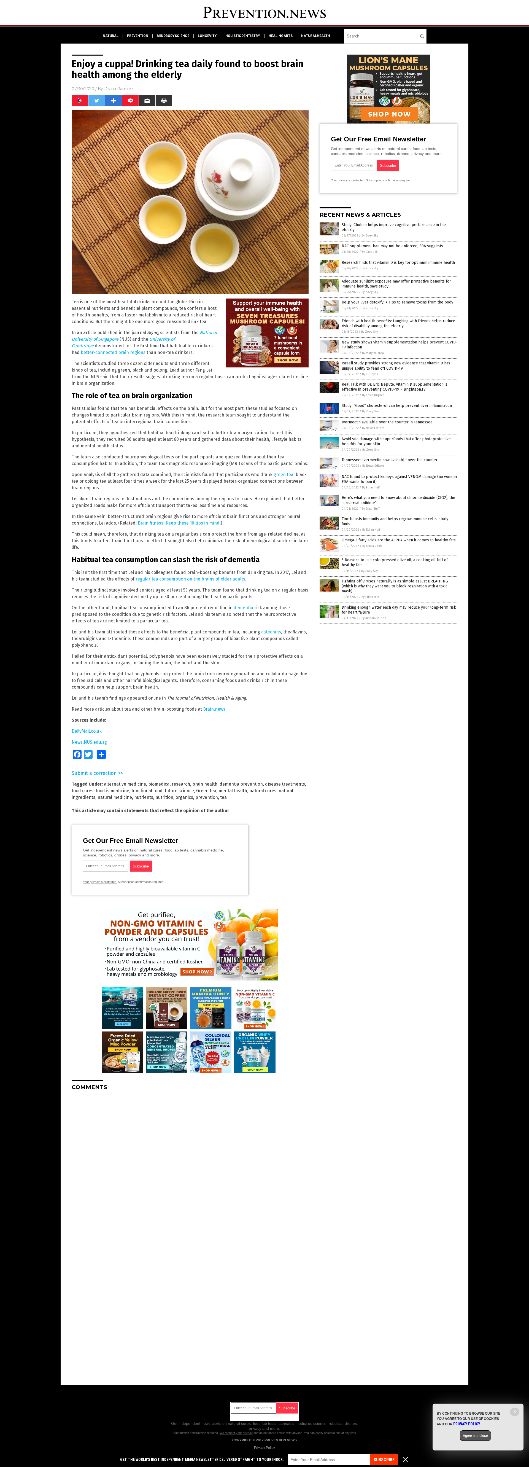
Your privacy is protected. (100, 881)
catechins (271, 632)
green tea (283, 474)
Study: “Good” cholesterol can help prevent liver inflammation (397, 405)
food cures (82, 790)
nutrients (143, 797)
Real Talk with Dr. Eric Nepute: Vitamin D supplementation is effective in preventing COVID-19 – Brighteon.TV (394, 387)
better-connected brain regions (113, 352)
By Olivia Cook (372, 546)
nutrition (164, 797)
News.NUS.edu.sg (89, 742)
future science (179, 790)
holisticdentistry (242, 36)
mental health (232, 790)
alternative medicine (125, 784)
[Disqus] (190, 1164)
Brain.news (214, 709)
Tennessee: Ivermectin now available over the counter (390, 460)
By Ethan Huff (371, 487)
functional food (147, 790)
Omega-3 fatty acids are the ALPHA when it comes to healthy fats (399, 540)
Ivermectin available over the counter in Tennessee (387, 422)
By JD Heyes (370, 374)
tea (223, 797)
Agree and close (475, 1435)
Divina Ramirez (118, 88)
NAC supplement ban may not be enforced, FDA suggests (392, 246)
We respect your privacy (236, 1432)
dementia (243, 607)
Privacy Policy (264, 1448)
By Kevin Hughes (373, 395)
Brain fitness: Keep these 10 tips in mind (179, 523)
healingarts (281, 36)
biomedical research (169, 784)
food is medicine (112, 790)
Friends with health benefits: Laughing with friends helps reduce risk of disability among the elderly (398, 323)
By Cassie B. (370, 252)
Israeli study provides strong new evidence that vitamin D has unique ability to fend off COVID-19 (396, 365)
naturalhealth (315, 36)
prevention (137, 36)
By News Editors (373, 428)
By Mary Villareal (373, 353)
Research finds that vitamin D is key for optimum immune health (398, 262)
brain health (204, 784)
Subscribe (384, 1459)
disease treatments (285, 784)
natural (110, 36)
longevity (207, 36)
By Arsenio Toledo (373, 618)
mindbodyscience (173, 36)
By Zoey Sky (369, 235)
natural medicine (115, 797)
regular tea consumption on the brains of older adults (190, 579)
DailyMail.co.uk (87, 731)
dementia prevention (241, 784)
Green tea (206, 790)
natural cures (262, 790)
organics (184, 797)
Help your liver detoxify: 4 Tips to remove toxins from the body (397, 302)
